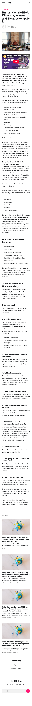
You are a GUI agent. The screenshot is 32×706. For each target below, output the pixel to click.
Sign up (16, 665)
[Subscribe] (28, 691)
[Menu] (29, 2)
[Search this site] (27, 2)
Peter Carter (11, 26)
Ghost (19, 668)
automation (5, 9)
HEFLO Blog (6, 2)
